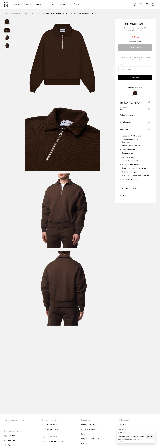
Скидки (77, 4)
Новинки (16, 4)
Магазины (123, 429)
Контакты (123, 425)
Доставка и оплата (88, 429)
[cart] (147, 4)
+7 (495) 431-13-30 (49, 425)
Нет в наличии (135, 47)
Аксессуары (64, 4)
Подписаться (135, 77)
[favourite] (135, 4)
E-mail (120, 64)
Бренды (27, 4)
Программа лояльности (90, 439)
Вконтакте (12, 436)
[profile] (153, 4)
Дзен (10, 445)
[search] (141, 4)
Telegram (11, 440)
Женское (51, 4)
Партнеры (85, 443)
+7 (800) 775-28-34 (50, 429)
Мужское (39, 4)
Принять (149, 436)
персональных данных (124, 438)
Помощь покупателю (89, 425)
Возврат (84, 434)
